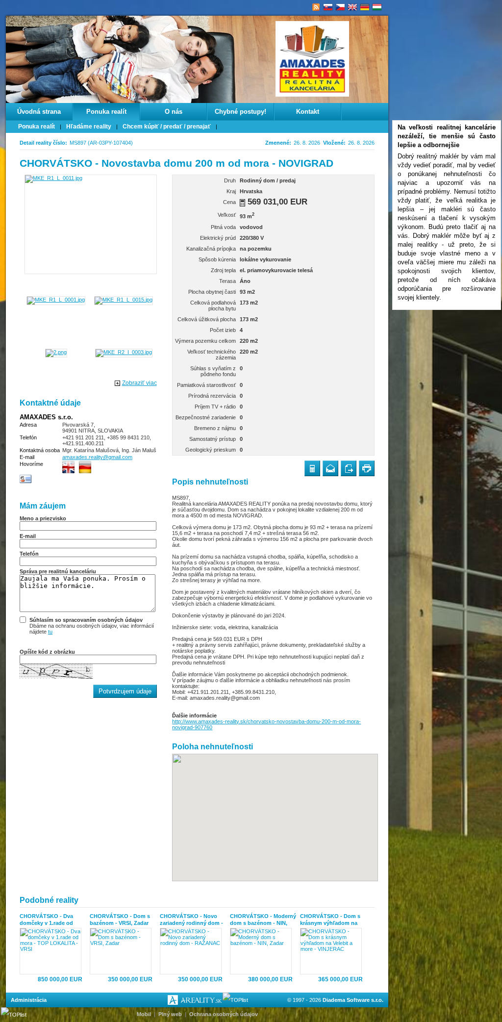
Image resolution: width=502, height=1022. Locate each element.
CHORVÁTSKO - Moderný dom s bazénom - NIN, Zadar (263, 919)
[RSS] (316, 7)
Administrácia (29, 1000)
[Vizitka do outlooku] (26, 482)
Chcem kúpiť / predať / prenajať (167, 126)
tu (50, 632)
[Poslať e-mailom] (330, 468)
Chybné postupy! (240, 111)
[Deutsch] (365, 7)
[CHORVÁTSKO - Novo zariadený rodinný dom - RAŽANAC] (193, 951)
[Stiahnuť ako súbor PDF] (348, 468)
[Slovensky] (328, 7)
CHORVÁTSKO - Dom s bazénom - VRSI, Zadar (120, 919)
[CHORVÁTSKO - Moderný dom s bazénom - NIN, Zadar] (263, 951)
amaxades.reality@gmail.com (97, 457)
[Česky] (340, 7)
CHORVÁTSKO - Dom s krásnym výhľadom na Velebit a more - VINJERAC (330, 919)
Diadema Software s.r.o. (353, 1000)
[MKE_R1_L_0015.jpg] (123, 300)
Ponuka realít (106, 111)
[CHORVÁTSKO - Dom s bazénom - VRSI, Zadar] (123, 951)
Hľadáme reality (88, 126)
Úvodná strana (39, 111)
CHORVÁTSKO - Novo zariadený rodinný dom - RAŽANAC (191, 919)
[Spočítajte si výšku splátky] (242, 202)
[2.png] (56, 352)
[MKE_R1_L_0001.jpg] (55, 300)
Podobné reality (49, 900)
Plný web (170, 1014)
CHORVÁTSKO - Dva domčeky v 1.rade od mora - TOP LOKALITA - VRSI (50, 919)
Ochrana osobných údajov (223, 1014)
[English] (353, 7)
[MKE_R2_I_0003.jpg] (123, 352)
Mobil (144, 1014)
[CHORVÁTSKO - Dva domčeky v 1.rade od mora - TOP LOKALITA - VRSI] (53, 951)
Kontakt (307, 111)
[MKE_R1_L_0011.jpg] (91, 224)
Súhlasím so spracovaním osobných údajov (86, 620)
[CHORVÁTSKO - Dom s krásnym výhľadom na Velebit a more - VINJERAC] (333, 951)
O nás (173, 111)
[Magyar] (377, 7)
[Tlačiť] (367, 468)
